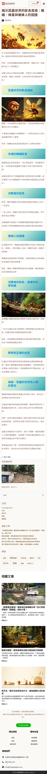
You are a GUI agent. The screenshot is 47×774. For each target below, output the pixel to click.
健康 (4, 558)
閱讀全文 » (5, 620)
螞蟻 (8, 457)
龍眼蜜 (4, 519)
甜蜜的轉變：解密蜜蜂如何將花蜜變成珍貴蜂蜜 (18, 536)
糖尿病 (32, 558)
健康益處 (13, 558)
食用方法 (30, 563)
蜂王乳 (4, 513)
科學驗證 (23, 558)
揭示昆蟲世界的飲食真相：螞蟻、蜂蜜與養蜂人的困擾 (20, 544)
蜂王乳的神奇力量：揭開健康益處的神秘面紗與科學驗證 (21, 541)
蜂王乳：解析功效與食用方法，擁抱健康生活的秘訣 (19, 539)
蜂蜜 (5, 457)
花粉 (3, 510)
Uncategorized (7, 508)
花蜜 (39, 558)
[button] (44, 3)
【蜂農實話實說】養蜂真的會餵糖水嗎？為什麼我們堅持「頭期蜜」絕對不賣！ (23, 608)
